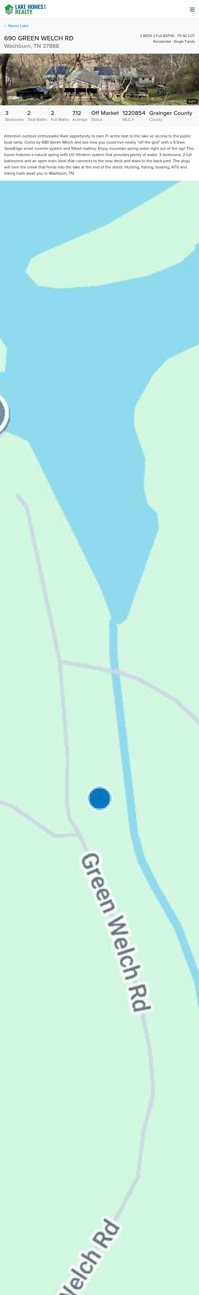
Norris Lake (18, 25)
